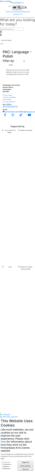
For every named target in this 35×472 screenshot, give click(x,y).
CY (10, 6)
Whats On (10, 12)
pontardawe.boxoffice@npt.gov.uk (18, 112)
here (22, 72)
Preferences (7, 464)
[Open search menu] (19, 7)
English (8, 414)
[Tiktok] (21, 115)
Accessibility (7, 99)
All (24, 61)
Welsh (11, 65)
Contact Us (17, 14)
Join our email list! (9, 102)
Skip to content (5, 1)
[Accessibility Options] (14, 7)
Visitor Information (22, 12)
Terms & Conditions (9, 97)
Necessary (6, 462)
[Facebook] (5, 115)
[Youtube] (29, 115)
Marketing (6, 468)
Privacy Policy (7, 95)
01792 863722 (11, 107)
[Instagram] (12, 115)
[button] (0, 412)
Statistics (6, 466)
